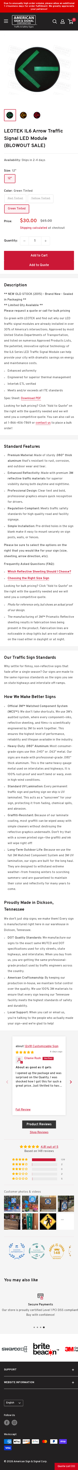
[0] (70, 21)
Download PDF (31, 398)
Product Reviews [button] (39, 1124)
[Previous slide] (7, 1081)
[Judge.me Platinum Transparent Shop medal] (37, 1251)
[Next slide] (71, 1081)
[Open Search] (55, 21)
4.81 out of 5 (49, 1147)
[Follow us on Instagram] (14, 1422)
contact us (43, 423)
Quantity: (11, 241)
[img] (25, 1053)
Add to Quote (39, 265)
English (10, 1402)
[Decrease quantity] (24, 241)
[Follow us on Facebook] (7, 1422)
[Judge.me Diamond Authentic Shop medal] (17, 1251)
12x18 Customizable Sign (41, 1046)
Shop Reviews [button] (39, 1132)
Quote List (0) (66, 1466)
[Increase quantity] (45, 241)
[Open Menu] (6, 21)
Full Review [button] (23, 1110)
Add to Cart (39, 256)
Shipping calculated (33, 228)
